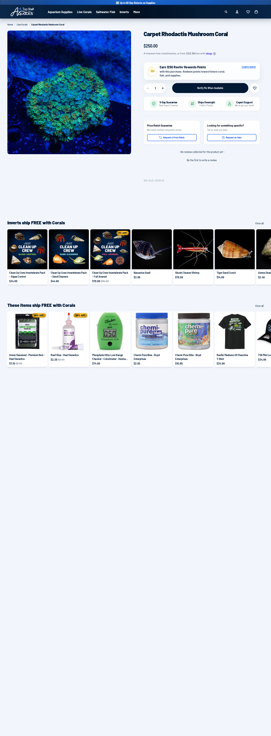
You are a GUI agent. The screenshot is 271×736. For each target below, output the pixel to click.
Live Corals (22, 24)
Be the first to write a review (202, 160)
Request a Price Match (174, 137)
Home (10, 24)
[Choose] (41, 263)
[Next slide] (260, 257)
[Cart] (256, 12)
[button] (201, 159)
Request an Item (234, 137)
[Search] (226, 12)
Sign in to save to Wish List (255, 88)
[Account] (237, 12)
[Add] (166, 263)
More (136, 12)
